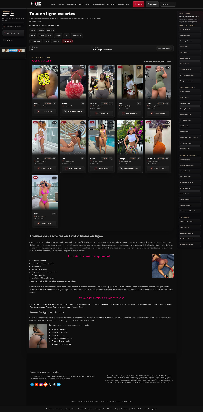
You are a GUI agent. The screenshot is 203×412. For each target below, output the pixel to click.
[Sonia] (73, 82)
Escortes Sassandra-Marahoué (58, 307)
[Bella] (45, 192)
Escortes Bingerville (52, 304)
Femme (41, 36)
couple (58, 36)
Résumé (41, 30)
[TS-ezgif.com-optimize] (13, 51)
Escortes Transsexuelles (61, 341)
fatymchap (51, 289)
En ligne (68, 41)
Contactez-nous (123, 4)
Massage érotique (39, 260)
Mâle (49, 36)
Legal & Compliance (151, 409)
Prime (47, 41)
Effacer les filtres (164, 48)
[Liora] (158, 82)
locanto (43, 289)
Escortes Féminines (59, 329)
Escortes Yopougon (37, 307)
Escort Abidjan (72, 4)
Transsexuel (76, 36)
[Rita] (130, 82)
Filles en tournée (38, 275)
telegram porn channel (114, 289)
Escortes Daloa (77, 307)
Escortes (61, 4)
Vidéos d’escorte (99, 4)
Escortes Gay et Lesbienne (62, 338)
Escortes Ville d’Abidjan (162, 304)
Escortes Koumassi (83, 304)
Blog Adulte (111, 4)
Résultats (50, 30)
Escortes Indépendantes (61, 344)
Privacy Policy (70, 409)
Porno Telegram (84, 4)
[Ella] (73, 137)
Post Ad (139, 4)
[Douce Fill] (158, 137)
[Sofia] (101, 137)
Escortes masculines (60, 332)
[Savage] (130, 137)
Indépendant (35, 41)
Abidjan (9, 40)
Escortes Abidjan (36, 304)
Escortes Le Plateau (100, 304)
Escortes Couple (58, 335)
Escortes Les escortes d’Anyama (122, 304)
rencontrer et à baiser (104, 317)
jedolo (166, 287)
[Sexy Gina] (101, 82)
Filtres (33, 30)
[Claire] (45, 137)
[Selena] (45, 82)
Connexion (153, 4)
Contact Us (58, 409)
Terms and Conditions (85, 409)
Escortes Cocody (67, 304)
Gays (66, 36)
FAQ (116, 409)
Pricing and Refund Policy (103, 409)
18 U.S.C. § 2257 (136, 409)
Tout (33, 36)
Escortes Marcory (144, 304)
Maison (52, 4)
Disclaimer (124, 409)
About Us (49, 409)
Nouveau (56, 41)
